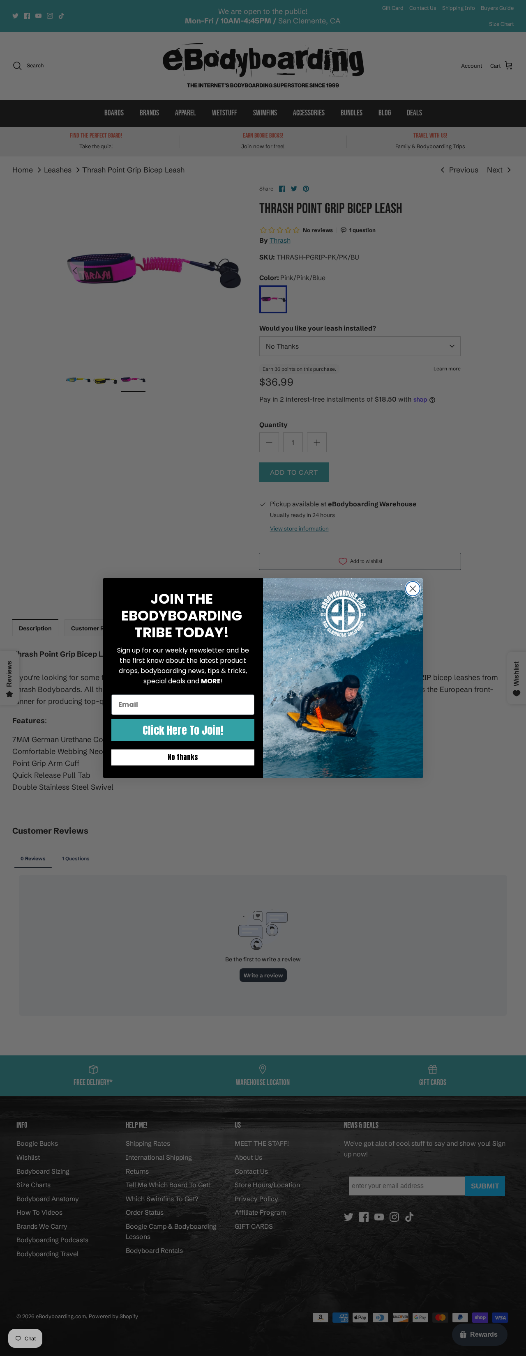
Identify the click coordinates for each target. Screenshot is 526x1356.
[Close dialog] (413, 588)
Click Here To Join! (183, 730)
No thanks (183, 757)
